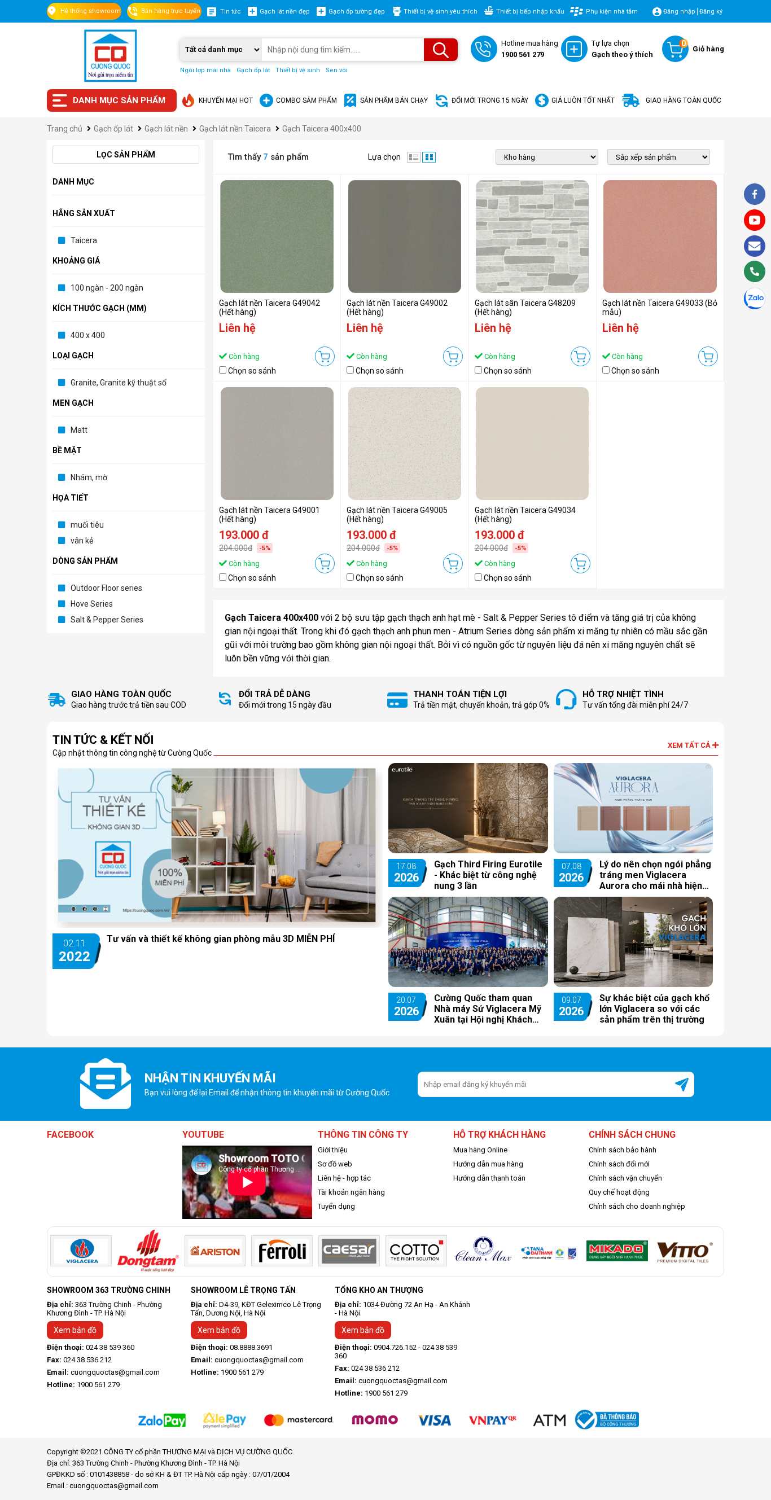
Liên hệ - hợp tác (344, 1178)
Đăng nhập (679, 11)
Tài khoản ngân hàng (351, 1192)
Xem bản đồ (75, 1330)
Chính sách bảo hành (622, 1150)
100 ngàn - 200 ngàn (107, 287)
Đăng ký (710, 11)
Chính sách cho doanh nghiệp (637, 1206)
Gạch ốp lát (253, 70)
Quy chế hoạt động (619, 1192)
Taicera (84, 240)
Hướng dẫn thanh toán (489, 1178)
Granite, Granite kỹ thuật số (119, 382)
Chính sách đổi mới (619, 1164)
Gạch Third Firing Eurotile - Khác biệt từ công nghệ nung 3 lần (488, 875)
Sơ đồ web (335, 1164)
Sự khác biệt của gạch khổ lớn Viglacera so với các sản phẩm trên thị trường (654, 1009)
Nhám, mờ (89, 477)
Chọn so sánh (252, 370)
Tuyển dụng (336, 1206)
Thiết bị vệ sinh (297, 70)
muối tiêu (87, 524)
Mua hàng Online (480, 1150)
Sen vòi (337, 70)
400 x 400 (88, 335)
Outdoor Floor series (106, 588)
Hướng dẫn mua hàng (488, 1164)
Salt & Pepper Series (107, 619)
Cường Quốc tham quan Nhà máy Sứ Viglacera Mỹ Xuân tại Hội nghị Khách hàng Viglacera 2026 (487, 1009)
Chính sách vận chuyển (625, 1178)
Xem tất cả (690, 745)
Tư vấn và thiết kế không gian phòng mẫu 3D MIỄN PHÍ (221, 938)
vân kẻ (82, 540)
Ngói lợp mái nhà (205, 70)
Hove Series (92, 603)
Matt (79, 430)
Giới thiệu (333, 1150)
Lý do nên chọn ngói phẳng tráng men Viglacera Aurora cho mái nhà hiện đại (655, 875)
